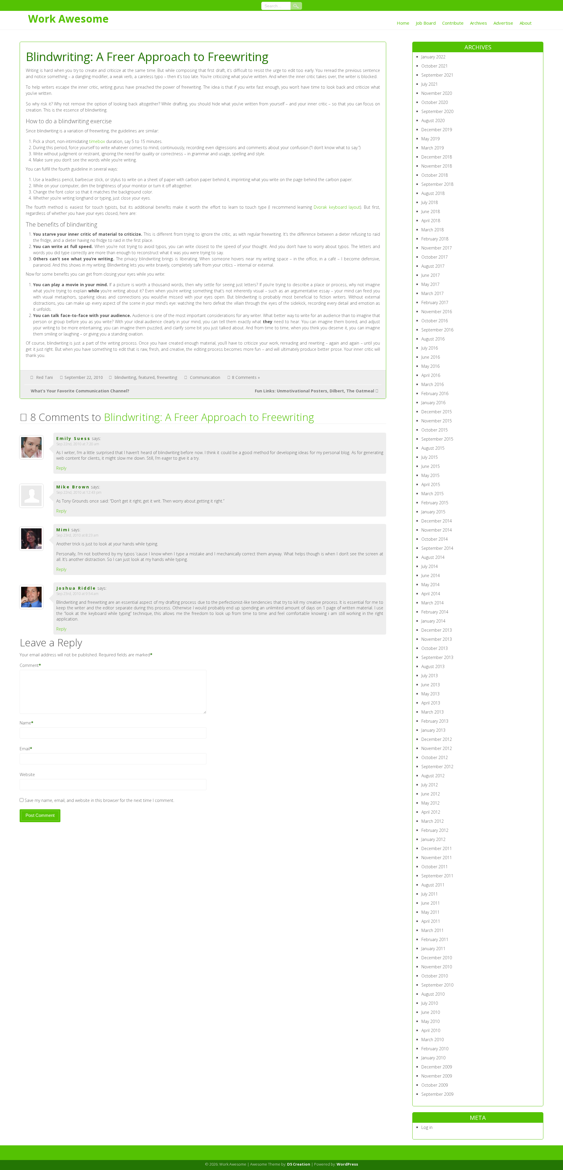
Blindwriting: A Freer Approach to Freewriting (209, 417)
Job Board (426, 23)
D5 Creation (298, 1164)
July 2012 (429, 785)
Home (403, 23)
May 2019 (430, 138)
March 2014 (432, 603)
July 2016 (429, 348)
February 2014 (434, 612)
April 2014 (430, 593)
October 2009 (434, 1085)
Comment (29, 665)
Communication (205, 377)
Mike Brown (73, 487)
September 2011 (437, 876)
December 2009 (436, 1067)
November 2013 (436, 639)
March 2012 (432, 821)
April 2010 (430, 1030)
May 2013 (430, 694)
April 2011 (430, 921)
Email (25, 748)
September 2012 (437, 766)
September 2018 (437, 184)
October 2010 (434, 976)
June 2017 (430, 275)
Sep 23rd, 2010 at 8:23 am (77, 535)
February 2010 (434, 1048)
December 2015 (436, 411)
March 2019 (432, 148)
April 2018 (430, 220)
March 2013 (432, 712)
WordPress (347, 1164)
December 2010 (436, 957)
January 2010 (433, 1058)
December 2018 (436, 157)
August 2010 (433, 994)
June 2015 (430, 466)
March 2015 (432, 493)
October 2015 (434, 430)
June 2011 (430, 903)
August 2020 (433, 120)
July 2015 (429, 457)
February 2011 (434, 939)
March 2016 (432, 384)
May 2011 (430, 912)
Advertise (503, 23)
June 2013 (430, 684)
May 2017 (430, 284)
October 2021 (434, 66)
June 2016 (430, 357)
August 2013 (433, 666)
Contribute (453, 23)
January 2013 (433, 730)
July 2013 (429, 675)
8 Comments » (246, 377)
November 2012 (436, 748)
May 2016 (430, 366)
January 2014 (433, 621)
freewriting (167, 377)
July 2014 (429, 566)
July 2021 (429, 84)
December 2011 (436, 848)
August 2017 (433, 266)
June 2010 (430, 1012)
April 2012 (430, 812)
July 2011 (429, 894)
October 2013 (434, 648)
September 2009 (437, 1094)
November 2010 (436, 967)
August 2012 (433, 775)
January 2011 (433, 948)
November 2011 (436, 857)
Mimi (63, 529)
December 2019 (436, 129)
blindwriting (125, 377)
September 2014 (437, 548)
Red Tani (44, 377)
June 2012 (430, 794)
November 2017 (436, 248)
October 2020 (434, 102)
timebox (97, 141)
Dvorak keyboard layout (337, 207)
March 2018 (432, 229)
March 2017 (432, 293)
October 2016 (434, 320)
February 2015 (434, 502)
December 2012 (436, 739)
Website (27, 774)
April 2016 (430, 375)
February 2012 (434, 830)
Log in (427, 1127)
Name (25, 723)
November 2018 (436, 166)
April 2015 (430, 484)
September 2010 (437, 985)
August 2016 (433, 339)
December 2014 (436, 521)
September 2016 (437, 330)
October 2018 (434, 175)
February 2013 (434, 721)
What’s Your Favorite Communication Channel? (80, 391)
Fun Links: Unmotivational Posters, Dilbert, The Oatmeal (314, 391)
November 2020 (436, 93)
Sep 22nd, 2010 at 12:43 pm (78, 492)
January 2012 (433, 839)
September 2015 (437, 439)
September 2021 (437, 75)
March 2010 (432, 1039)
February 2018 (434, 239)
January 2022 (433, 57)
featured (146, 377)
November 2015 (436, 421)
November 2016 (436, 311)
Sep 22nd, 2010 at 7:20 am (77, 443)
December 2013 (436, 630)
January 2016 (433, 402)
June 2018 (430, 211)
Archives (478, 23)
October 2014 (434, 539)
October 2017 (434, 257)
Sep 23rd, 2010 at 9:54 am (77, 593)
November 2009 (436, 1076)
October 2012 (434, 757)
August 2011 (433, 885)
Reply (61, 468)
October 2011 (434, 866)
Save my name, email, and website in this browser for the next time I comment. (99, 800)
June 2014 (430, 575)
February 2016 (434, 393)
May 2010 (430, 1021)
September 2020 (437, 111)
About (526, 23)
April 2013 (430, 703)
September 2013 (437, 657)
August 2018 (433, 193)
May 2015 (430, 475)
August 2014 (433, 557)
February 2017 (434, 302)
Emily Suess (73, 438)
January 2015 (433, 512)
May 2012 (430, 803)
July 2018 (429, 202)
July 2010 (429, 1003)
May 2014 (430, 584)
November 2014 (436, 530)
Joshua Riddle (76, 588)
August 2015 (433, 448)
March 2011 (432, 930)
